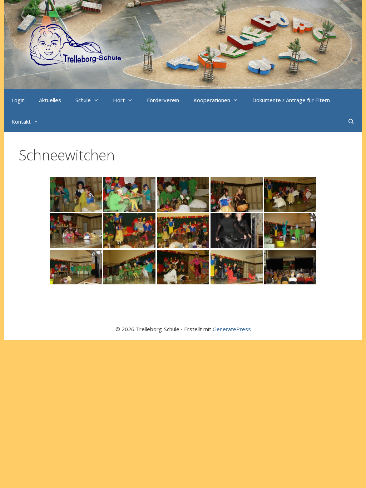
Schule (83, 100)
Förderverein (163, 100)
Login (18, 100)
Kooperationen (211, 100)
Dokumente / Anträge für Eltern (291, 100)
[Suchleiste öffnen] (351, 121)
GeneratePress (232, 329)
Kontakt (21, 121)
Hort (119, 100)
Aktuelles (50, 100)
